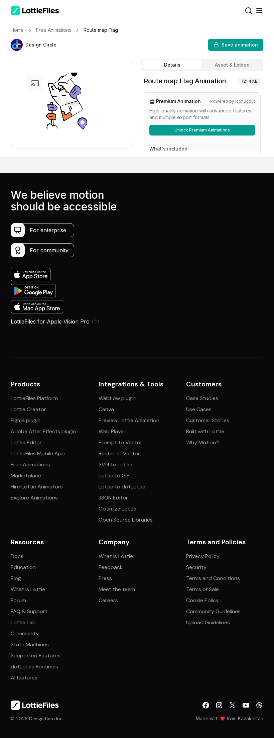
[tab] (172, 65)
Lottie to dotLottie (122, 486)
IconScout (245, 101)
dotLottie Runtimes (34, 666)
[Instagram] (219, 705)
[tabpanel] (202, 115)
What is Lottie (28, 589)
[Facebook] (206, 705)
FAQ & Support (29, 611)
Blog (16, 578)
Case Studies (202, 398)
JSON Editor (113, 497)
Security (196, 567)
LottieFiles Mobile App (38, 453)
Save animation (240, 45)
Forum (18, 600)
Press (105, 578)
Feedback (111, 567)
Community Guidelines (213, 611)
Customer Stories (207, 420)
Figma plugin (25, 420)
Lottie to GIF (114, 475)
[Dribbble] (259, 705)
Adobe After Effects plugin (43, 431)
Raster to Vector (119, 453)
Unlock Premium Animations (202, 129)
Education (23, 567)
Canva (106, 409)
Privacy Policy (203, 556)
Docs (17, 556)
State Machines (30, 644)
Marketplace (26, 475)
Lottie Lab (23, 622)
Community (25, 633)
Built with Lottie (205, 431)
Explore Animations (34, 497)
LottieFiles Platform (34, 398)
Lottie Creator (28, 409)
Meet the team (117, 589)
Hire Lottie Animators (37, 486)
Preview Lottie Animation (129, 420)
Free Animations (30, 464)
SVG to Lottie (115, 464)
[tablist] (202, 65)
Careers (108, 600)
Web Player (112, 431)
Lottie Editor (26, 442)
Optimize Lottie (117, 508)
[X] (233, 705)
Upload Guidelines (208, 622)
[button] (17, 45)
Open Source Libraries (126, 519)
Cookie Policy (202, 600)
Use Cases (199, 409)
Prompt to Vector (120, 442)
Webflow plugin (117, 398)
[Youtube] (246, 705)
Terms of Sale (202, 589)
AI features (24, 677)
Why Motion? (202, 442)
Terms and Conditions (213, 578)
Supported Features (35, 655)
